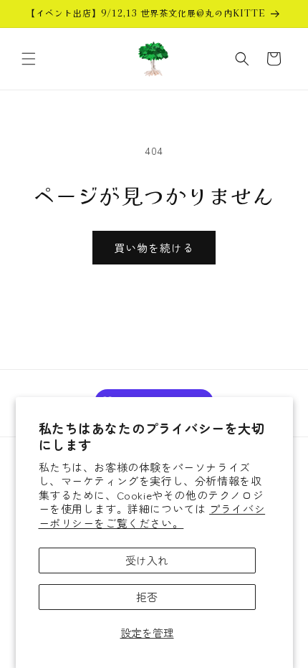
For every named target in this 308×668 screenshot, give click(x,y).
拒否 (147, 596)
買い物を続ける (154, 247)
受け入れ (146, 560)
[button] (28, 59)
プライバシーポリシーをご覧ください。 (152, 515)
